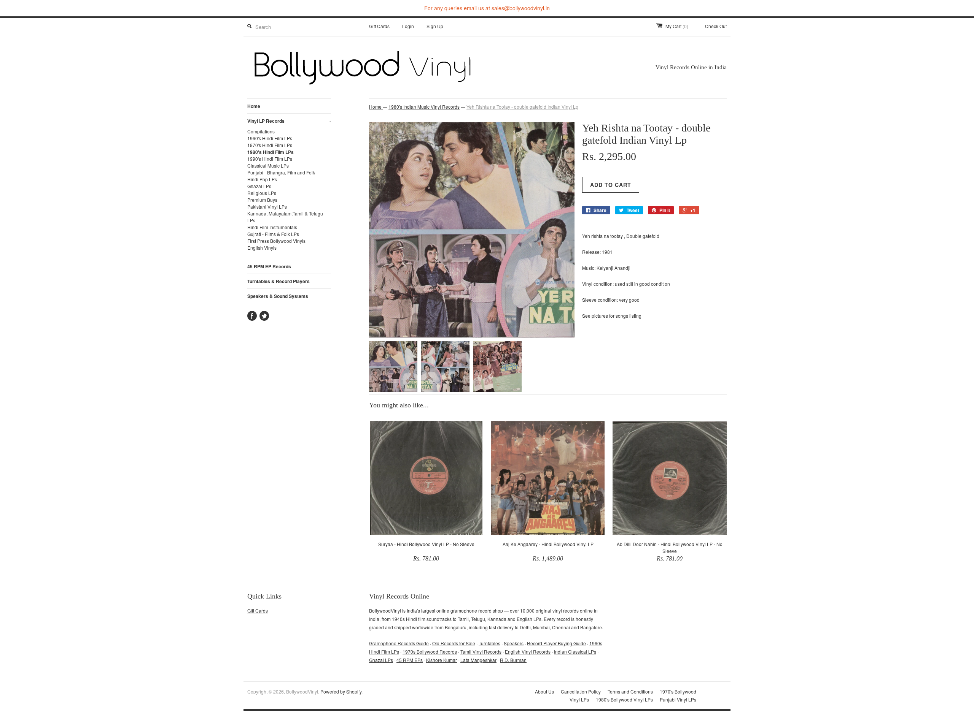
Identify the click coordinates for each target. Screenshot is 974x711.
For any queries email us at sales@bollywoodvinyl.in (487, 8)
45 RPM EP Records (269, 266)
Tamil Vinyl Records (480, 651)
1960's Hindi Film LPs (269, 138)
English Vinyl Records (528, 651)
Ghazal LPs (259, 186)
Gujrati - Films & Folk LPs (273, 234)
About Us (544, 691)
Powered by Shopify (340, 691)
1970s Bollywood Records (430, 651)
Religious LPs (261, 193)
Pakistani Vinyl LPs (267, 206)
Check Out (716, 26)
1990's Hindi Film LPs (269, 158)
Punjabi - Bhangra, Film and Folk (281, 172)
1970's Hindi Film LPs (269, 145)
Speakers (514, 643)
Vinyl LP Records (289, 120)
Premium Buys (262, 199)
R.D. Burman (513, 660)
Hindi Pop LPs (262, 179)
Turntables (489, 643)
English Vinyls (262, 247)
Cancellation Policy (581, 691)
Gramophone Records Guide (399, 643)
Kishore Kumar (441, 660)
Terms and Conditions (630, 691)
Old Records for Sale (453, 643)
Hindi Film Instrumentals (272, 227)
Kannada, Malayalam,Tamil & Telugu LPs (285, 216)
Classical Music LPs (268, 165)
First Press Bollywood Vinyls (276, 241)
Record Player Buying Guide (556, 643)
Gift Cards (379, 26)
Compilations (261, 131)
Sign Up (435, 26)
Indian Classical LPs (575, 651)
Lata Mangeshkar (478, 660)
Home (253, 106)
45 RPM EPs (409, 660)
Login (408, 26)
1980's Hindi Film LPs (270, 152)
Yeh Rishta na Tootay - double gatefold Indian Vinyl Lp (522, 106)
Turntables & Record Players (278, 281)
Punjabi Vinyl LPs (678, 699)
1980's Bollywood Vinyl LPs (624, 699)
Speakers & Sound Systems (277, 296)
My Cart (676, 26)
